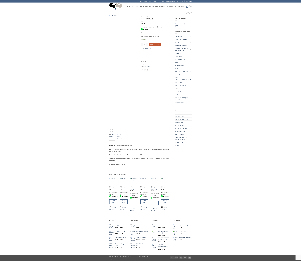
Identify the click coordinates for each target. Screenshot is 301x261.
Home (129, 6)
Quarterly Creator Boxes (181, 119)
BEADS (177, 42)
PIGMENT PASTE (179, 116)
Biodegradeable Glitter (181, 45)
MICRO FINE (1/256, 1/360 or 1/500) (180, 109)
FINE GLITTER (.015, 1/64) (182, 71)
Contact (145, 1)
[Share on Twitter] (145, 70)
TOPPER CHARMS (180, 134)
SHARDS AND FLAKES (181, 128)
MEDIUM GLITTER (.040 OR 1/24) (181, 99)
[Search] (190, 6)
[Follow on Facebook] (185, 1)
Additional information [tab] (124, 145)
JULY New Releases (180, 92)
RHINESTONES (179, 122)
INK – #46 (122, 188)
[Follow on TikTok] (190, 1)
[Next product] (187, 13)
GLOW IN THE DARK (180, 86)
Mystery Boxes (179, 113)
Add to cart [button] (113, 201)
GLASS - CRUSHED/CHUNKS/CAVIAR (183, 78)
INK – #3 (111, 188)
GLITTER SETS (178, 82)
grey (148, 66)
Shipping (154, 1)
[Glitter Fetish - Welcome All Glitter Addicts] (117, 6)
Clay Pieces (178, 53)
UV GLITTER (178, 145)
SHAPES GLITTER (179, 125)
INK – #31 (163, 188)
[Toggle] (191, 36)
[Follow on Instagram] (188, 1)
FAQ (150, 1)
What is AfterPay (160, 6)
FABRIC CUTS (178, 68)
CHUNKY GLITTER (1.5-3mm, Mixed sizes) (181, 49)
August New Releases (142, 6)
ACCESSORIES (179, 36)
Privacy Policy (161, 1)
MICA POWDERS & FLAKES (180, 104)
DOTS (176, 62)
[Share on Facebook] (142, 70)
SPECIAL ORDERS (180, 131)
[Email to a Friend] (148, 70)
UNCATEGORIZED (180, 142)
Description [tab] (112, 145)
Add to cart (154, 44)
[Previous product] (190, 13)
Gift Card (151, 6)
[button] (180, 1)
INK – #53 (142, 188)
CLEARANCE (178, 56)
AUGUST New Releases (181, 39)
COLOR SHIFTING (180, 59)
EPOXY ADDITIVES (180, 65)
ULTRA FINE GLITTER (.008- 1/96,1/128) (181, 138)
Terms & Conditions (170, 1)
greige (144, 66)
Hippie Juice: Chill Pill (133, 188)
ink (149, 66)
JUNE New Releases (180, 95)
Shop (133, 6)
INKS (176, 88)
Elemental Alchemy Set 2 (154, 188)
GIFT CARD (178, 74)
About (140, 1)
